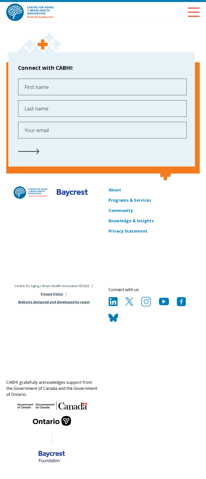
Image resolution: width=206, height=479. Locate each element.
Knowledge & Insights (131, 221)
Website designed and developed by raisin (54, 302)
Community (121, 210)
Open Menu (194, 12)
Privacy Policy (52, 294)
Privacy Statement (128, 231)
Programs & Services (130, 200)
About (115, 190)
